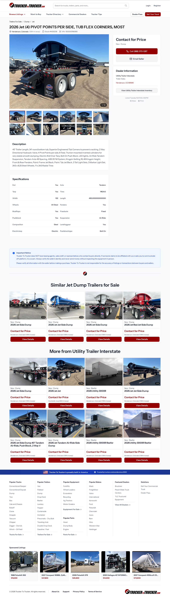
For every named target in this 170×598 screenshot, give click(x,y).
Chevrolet (93, 511)
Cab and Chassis (15, 504)
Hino (91, 522)
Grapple (12, 515)
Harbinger (93, 529)
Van (38, 486)
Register (157, 5)
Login (148, 5)
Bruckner (118, 486)
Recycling (67, 497)
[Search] (126, 5)
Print (142, 101)
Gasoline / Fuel (43, 529)
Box (10, 500)
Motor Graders (69, 504)
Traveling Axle (42, 522)
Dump (26, 21)
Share (134, 101)
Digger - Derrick (15, 526)
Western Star (94, 526)
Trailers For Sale (15, 21)
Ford (91, 504)
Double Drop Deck (44, 526)
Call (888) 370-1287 (138, 51)
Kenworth (93, 500)
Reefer (40, 500)
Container (41, 515)
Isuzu (91, 515)
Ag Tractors (67, 500)
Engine (66, 529)
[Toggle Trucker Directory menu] (63, 14)
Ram (91, 518)
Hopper (40, 508)
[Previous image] (13, 71)
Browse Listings (16, 14)
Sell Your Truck (153, 14)
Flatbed (40, 490)
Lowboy (40, 504)
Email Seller (138, 59)
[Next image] (105, 71)
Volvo (91, 493)
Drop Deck (41, 497)
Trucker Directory (53, 14)
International (94, 497)
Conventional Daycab (17, 490)
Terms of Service (95, 591)
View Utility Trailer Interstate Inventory (136, 90)
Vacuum (12, 518)
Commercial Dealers (77, 14)
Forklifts (66, 486)
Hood (65, 522)
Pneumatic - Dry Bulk (45, 518)
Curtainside (41, 511)
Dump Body (68, 526)
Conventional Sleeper (17, 486)
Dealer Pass (137, 14)
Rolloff (11, 508)
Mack (91, 486)
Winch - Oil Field (15, 529)
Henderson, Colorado (20, 31)
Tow (11, 497)
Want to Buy (35, 14)
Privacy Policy (79, 591)
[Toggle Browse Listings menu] (25, 14)
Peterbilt (92, 508)
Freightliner (93, 490)
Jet (33, 21)
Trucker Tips (96, 14)
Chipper (12, 522)
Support (66, 591)
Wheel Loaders (69, 490)
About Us (55, 591)
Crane (11, 511)
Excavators (67, 493)
